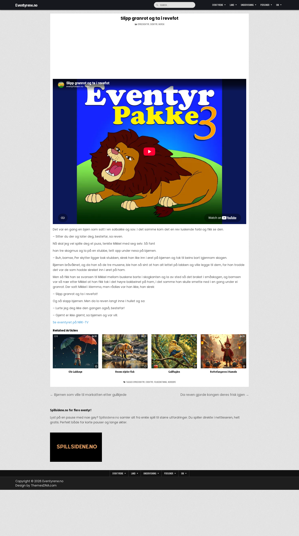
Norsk (161, 24)
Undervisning (247, 5)
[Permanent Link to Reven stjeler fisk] (125, 351)
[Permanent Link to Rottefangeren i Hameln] (223, 351)
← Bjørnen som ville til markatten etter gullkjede (88, 394)
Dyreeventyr (143, 24)
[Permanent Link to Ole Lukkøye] (75, 351)
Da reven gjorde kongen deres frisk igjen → (214, 394)
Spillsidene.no (109, 417)
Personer (264, 5)
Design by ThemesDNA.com (36, 485)
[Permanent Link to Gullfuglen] (174, 351)
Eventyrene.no (26, 5)
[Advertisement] (149, 53)
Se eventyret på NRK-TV (70, 322)
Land (232, 5)
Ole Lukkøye (75, 371)
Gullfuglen (174, 371)
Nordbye (172, 381)
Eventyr (153, 24)
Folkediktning (160, 381)
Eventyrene (217, 5)
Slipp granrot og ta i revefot (149, 18)
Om (277, 5)
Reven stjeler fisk (124, 371)
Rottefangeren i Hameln (223, 371)
